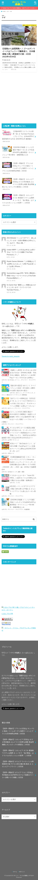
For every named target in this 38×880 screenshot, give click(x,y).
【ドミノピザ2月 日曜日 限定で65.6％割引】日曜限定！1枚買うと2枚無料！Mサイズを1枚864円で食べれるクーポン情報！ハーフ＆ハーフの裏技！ (19, 417)
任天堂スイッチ (12, 472)
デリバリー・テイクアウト (22, 408)
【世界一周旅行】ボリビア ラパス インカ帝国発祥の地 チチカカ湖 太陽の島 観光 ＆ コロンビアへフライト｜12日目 (18, 764)
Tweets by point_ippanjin (11, 356)
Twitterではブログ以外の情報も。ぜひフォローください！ (20, 8)
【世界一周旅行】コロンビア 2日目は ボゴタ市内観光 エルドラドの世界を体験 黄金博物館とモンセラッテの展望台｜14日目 (18, 184)
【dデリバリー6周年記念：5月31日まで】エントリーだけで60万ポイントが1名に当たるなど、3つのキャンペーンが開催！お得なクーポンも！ (23, 402)
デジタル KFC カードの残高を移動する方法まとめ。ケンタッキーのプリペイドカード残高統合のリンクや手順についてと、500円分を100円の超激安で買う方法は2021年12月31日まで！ (19, 433)
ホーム (15, 871)
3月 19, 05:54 (11, 292)
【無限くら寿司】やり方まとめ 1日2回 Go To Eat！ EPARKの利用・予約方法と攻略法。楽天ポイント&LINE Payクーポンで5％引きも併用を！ (23, 374)
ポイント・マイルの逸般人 (21, 875)
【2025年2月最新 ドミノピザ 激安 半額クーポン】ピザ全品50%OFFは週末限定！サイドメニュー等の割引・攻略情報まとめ (18, 152)
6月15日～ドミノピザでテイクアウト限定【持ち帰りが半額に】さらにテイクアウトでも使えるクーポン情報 (23, 490)
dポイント (19, 393)
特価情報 (27, 509)
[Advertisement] (19, 98)
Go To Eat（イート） (14, 380)
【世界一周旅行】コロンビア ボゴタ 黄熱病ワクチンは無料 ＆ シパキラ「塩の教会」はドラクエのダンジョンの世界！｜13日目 (18, 200)
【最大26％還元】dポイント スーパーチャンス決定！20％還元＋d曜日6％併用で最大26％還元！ (23, 388)
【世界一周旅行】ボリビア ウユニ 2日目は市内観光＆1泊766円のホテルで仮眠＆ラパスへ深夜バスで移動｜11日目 (17, 774)
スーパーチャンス (28, 393)
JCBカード (11, 453)
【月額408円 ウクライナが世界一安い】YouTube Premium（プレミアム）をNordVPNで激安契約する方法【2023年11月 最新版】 (18, 136)
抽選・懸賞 (21, 472)
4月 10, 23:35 (11, 269)
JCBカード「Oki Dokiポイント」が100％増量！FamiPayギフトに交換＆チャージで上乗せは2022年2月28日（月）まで (23, 447)
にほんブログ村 (7, 614)
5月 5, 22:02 (11, 257)
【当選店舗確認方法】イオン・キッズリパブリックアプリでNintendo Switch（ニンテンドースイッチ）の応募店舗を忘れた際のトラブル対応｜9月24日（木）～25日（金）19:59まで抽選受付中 (19, 463)
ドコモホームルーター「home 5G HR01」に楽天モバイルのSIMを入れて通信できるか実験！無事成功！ (23, 477)
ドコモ (18, 482)
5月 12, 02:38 (11, 245)
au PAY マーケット (13, 440)
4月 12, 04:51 (11, 280)
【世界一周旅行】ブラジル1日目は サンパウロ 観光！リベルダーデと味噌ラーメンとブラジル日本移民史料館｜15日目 (18, 168)
